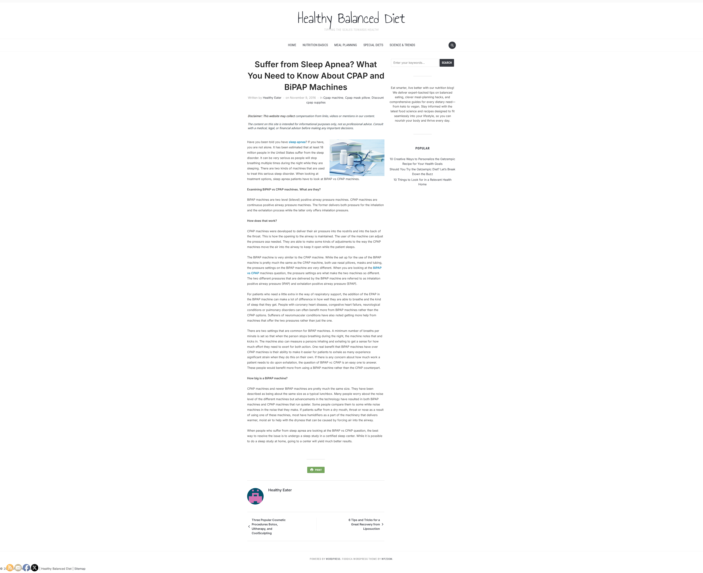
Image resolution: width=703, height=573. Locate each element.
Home (292, 45)
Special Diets (373, 45)
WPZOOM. (387, 558)
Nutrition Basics (315, 45)
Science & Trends (402, 45)
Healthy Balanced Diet (351, 18)
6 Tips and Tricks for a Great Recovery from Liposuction (364, 524)
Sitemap (79, 568)
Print (318, 469)
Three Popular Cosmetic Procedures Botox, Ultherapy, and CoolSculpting (269, 526)
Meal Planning (345, 45)
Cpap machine (333, 97)
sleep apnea (297, 142)
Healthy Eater (272, 97)
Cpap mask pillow (357, 97)
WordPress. (333, 558)
